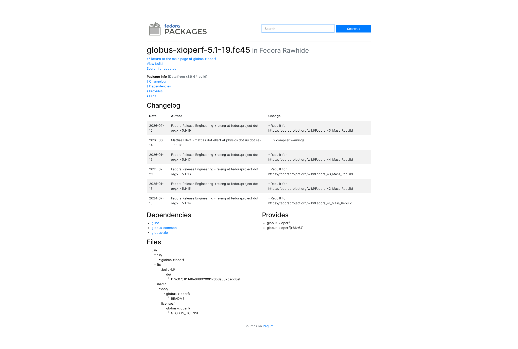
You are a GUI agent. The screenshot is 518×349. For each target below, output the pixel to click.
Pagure (268, 326)
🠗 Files (151, 96)
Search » (353, 29)
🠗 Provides (154, 91)
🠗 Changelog (156, 81)
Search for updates (161, 68)
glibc (155, 223)
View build (155, 64)
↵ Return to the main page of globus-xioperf (181, 59)
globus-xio (160, 233)
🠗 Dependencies (159, 86)
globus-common (164, 228)
